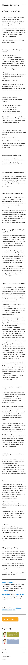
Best (8, 594)
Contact (4, 659)
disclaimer (18, 607)
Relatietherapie (6, 656)
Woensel (4, 594)
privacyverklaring (7, 609)
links (14, 609)
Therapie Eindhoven (10, 5)
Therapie (4, 652)
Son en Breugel (20, 594)
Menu (23, 5)
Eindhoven (5, 590)
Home (4, 649)
